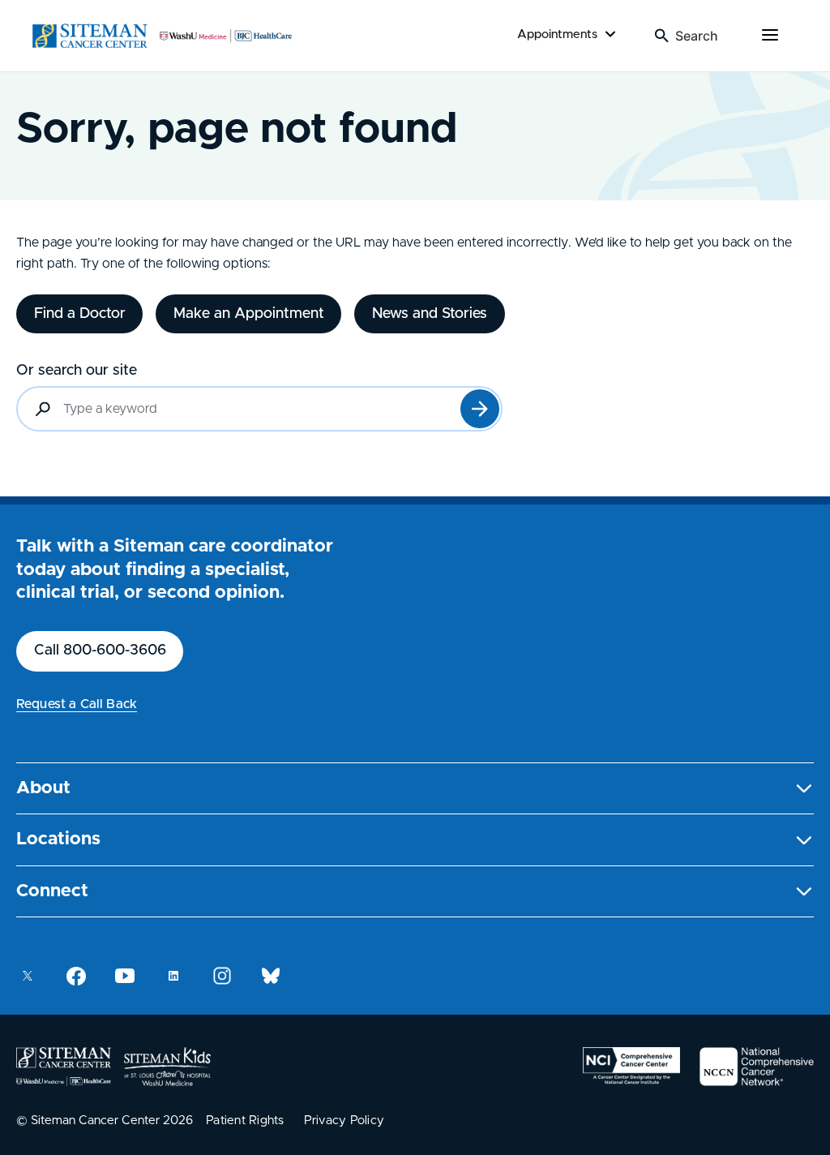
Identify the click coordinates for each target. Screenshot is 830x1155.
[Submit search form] (479, 408)
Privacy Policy (344, 1120)
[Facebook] (76, 975)
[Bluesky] (270, 975)
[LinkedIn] (173, 975)
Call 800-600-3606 (100, 650)
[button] (415, 788)
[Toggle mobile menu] (770, 35)
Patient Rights (245, 1120)
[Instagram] (222, 975)
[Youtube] (124, 975)
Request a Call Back (76, 704)
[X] (27, 975)
